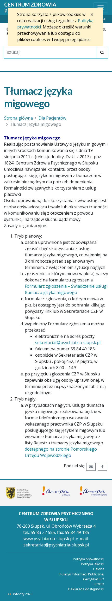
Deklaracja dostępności (86, 589)
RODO (99, 584)
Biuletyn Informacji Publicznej (81, 574)
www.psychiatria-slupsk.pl (48, 538)
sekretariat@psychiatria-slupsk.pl (68, 342)
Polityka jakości (92, 564)
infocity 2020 (22, 594)
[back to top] (104, 593)
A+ (103, 18)
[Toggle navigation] (100, 7)
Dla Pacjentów (52, 118)
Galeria (98, 569)
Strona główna (18, 118)
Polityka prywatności (88, 559)
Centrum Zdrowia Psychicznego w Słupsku (39, 7)
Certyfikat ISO (93, 579)
